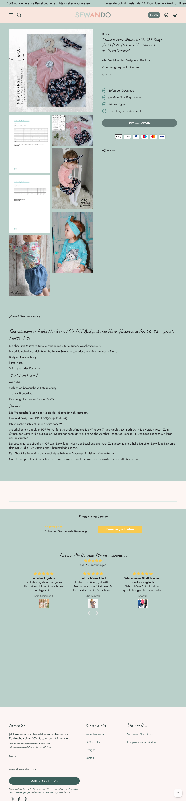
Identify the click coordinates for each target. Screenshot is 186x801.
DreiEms (106, 34)
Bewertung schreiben (120, 529)
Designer (91, 750)
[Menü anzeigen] (11, 14)
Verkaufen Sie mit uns (140, 734)
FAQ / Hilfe (93, 742)
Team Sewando (95, 734)
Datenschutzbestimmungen (47, 792)
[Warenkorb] (175, 14)
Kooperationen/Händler (141, 742)
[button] (90, 613)
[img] (93, 561)
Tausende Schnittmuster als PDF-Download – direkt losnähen (130, 3)
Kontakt (90, 758)
